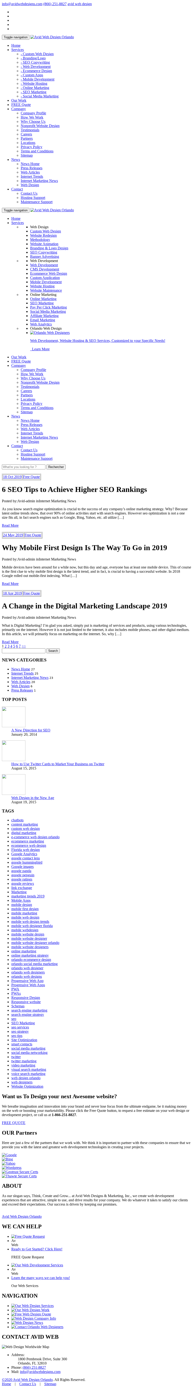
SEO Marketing (42, 303)
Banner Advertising (44, 257)
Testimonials (30, 130)
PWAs (16, 993)
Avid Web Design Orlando (22, 1216)
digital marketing (23, 833)
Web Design (30, 185)
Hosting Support (33, 198)
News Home (30, 164)
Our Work (18, 100)
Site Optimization (24, 1040)
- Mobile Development (37, 79)
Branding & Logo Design (49, 248)
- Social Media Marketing (40, 96)
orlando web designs (26, 976)
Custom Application (45, 278)
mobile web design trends (30, 922)
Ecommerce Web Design (48, 273)
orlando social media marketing (34, 964)
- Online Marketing (35, 88)
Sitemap (27, 155)
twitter (16, 1057)
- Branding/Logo (33, 58)
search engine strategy (27, 1015)
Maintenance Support (36, 202)
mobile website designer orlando (35, 943)
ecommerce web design (28, 845)
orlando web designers (28, 972)
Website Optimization (27, 1086)
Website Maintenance (46, 290)
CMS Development (44, 269)
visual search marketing (28, 1069)
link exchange (21, 888)
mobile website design (27, 934)
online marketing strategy (30, 955)
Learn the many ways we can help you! (40, 1278)
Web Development (44, 265)
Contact (17, 189)
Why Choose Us (33, 122)
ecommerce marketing (27, 841)
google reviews (22, 883)
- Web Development (36, 67)
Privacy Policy (31, 147)
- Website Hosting (34, 83)
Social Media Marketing (48, 311)
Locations (28, 143)
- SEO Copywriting (35, 62)
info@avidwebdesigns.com (22, 4)
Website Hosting (42, 286)
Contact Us (29, 193)
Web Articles (30, 172)
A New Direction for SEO (30, 730)
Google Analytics (24, 854)
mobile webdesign (24, 930)
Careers (26, 134)
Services (17, 50)
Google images (22, 867)
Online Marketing (43, 299)
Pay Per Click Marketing (48, 307)
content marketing (24, 824)
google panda (21, 871)
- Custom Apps (32, 75)
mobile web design (25, 917)
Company (18, 109)
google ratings (21, 879)
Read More (10, 525)
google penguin (22, 875)
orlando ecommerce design (31, 960)
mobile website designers (29, 947)
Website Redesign (43, 235)
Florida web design (25, 850)
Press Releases (31, 168)
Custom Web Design (45, 231)
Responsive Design (25, 998)
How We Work (32, 117)
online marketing (23, 951)
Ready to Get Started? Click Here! (36, 1249)
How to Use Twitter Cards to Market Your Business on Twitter (57, 764)
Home (15, 45)
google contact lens (25, 858)
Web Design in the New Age (32, 798)
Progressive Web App (27, 981)
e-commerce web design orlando (35, 837)
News (15, 160)
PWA (15, 989)
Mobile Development (46, 282)
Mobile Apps (21, 900)
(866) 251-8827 (55, 4)
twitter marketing (23, 1061)
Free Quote (31, 477)
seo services (20, 1027)
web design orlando (25, 1078)
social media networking (29, 1053)
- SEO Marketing (33, 92)
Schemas (17, 1006)
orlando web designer (27, 968)
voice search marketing (28, 1074)
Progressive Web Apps (28, 985)
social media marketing (28, 1048)
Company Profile (33, 113)
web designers (21, 1082)
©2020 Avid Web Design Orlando (27, 1380)
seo (13, 1019)
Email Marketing (42, 320)
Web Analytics (41, 324)
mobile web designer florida (32, 926)
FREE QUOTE (13, 1123)
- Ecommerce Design (36, 71)
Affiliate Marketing (44, 316)
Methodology (40, 240)
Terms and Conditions (37, 151)
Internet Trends (32, 176)
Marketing (19, 892)
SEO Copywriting (43, 252)
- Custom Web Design (37, 54)
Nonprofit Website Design (40, 126)
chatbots (17, 820)
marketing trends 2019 (27, 896)
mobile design (21, 905)
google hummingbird (26, 862)
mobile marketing (24, 913)
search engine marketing (29, 1010)
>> (24, 646)
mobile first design (25, 909)
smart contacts (21, 1044)
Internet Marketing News (39, 181)
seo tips (16, 1036)
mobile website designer (29, 938)
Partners (27, 138)
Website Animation (44, 244)
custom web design (25, 829)
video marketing (23, 1065)
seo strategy (20, 1031)
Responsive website (26, 1002)
